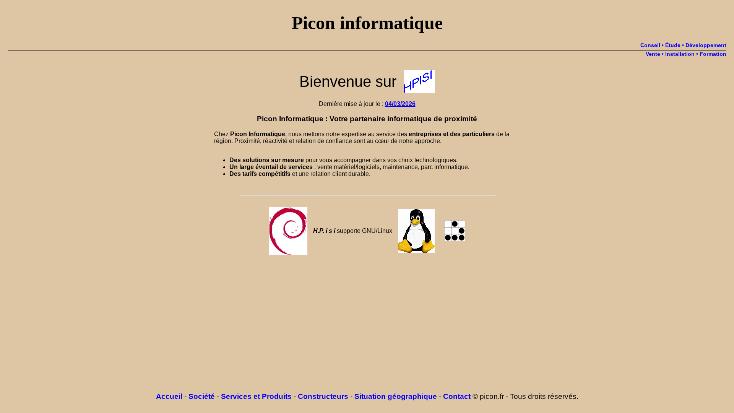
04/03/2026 (400, 104)
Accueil (169, 396)
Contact (457, 396)
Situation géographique (395, 396)
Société (201, 396)
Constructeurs (323, 396)
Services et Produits (256, 396)
